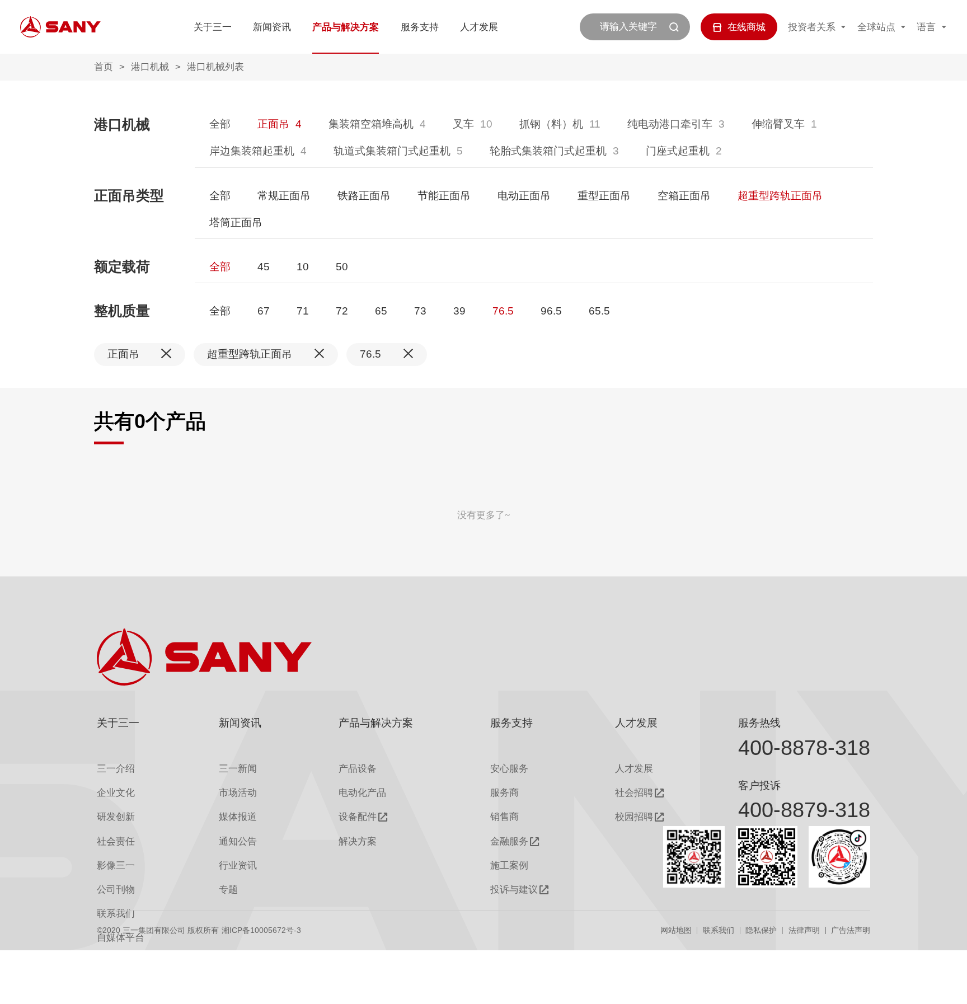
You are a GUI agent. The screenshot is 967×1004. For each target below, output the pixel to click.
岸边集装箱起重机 (251, 151)
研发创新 (116, 816)
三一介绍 (116, 768)
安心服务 (509, 768)
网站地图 (676, 930)
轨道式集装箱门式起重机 (392, 151)
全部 (220, 124)
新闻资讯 (272, 27)
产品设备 (358, 768)
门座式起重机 (678, 151)
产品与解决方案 (345, 27)
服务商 (504, 792)
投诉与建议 (514, 889)
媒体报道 (238, 816)
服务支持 (420, 27)
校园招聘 (634, 816)
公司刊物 (116, 889)
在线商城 (746, 27)
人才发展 (479, 27)
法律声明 (804, 930)
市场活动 (238, 792)
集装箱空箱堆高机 (371, 124)
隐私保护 (761, 930)
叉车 (463, 124)
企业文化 (116, 792)
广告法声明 (850, 930)
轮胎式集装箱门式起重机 (548, 151)
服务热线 (759, 723)
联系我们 (718, 930)
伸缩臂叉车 (778, 124)
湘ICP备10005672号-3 (261, 930)
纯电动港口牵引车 (669, 124)
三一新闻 (238, 768)
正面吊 (273, 124)
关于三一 (213, 27)
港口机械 (150, 67)
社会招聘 (634, 792)
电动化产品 (362, 792)
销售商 (504, 816)
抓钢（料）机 (551, 124)
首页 (103, 67)
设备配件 (358, 816)
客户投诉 (759, 785)
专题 (228, 889)
